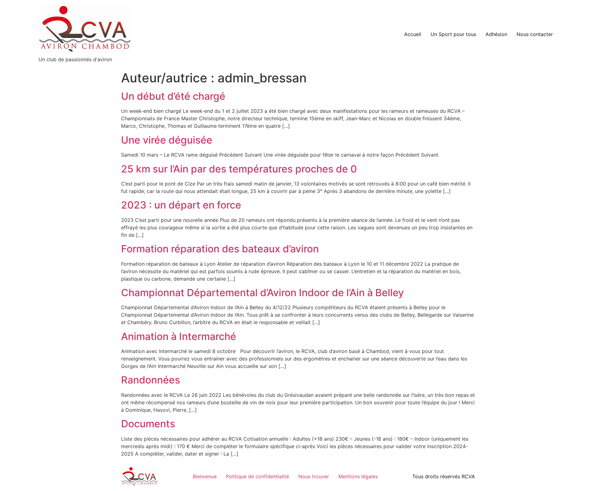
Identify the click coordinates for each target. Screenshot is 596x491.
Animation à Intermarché (178, 336)
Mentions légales (358, 476)
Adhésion (496, 34)
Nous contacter (535, 34)
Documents (148, 424)
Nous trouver (313, 476)
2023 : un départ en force (181, 205)
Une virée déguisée (166, 140)
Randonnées (150, 380)
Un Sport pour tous (453, 34)
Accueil (412, 34)
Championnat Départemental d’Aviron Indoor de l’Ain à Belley (262, 293)
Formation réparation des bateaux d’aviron (220, 249)
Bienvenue (205, 476)
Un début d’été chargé (173, 96)
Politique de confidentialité (257, 476)
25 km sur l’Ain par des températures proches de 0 (239, 169)
